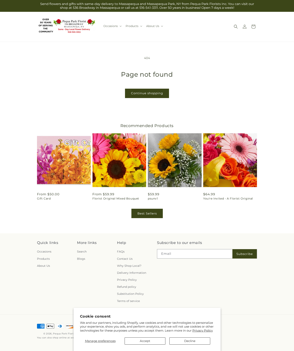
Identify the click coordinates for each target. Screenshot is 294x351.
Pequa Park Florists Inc (67, 333)
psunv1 (153, 198)
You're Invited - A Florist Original (228, 198)
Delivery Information (131, 273)
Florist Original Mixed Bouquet (115, 198)
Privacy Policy (202, 330)
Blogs (81, 259)
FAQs (121, 251)
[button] (112, 26)
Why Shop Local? (129, 266)
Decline (189, 341)
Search (82, 251)
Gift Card (44, 198)
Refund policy (126, 287)
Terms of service (128, 301)
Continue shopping (147, 93)
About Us (43, 266)
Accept (145, 341)
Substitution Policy (130, 294)
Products (43, 259)
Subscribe (244, 254)
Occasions (44, 251)
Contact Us (125, 259)
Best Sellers (147, 213)
